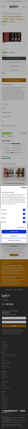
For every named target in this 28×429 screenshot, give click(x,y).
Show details (21, 227)
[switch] (25, 214)
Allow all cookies (14, 231)
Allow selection (14, 235)
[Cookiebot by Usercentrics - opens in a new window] (21, 188)
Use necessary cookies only (14, 240)
